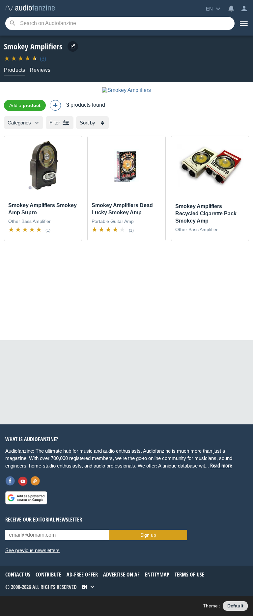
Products (14, 70)
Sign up (148, 535)
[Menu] (244, 23)
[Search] (12, 23)
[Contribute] (55, 105)
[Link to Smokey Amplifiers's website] (73, 46)
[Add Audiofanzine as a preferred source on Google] (26, 497)
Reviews (40, 70)
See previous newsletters (32, 550)
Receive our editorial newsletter (43, 519)
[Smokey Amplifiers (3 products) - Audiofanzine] (30, 8)
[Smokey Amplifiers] (126, 90)
